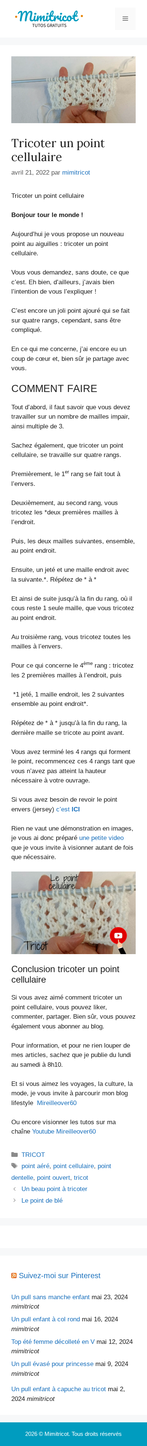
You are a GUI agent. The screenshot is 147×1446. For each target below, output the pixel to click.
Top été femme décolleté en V (53, 1341)
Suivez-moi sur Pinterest (60, 1275)
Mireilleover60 (57, 1103)
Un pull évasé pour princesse (52, 1364)
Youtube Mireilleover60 (64, 1131)
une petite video (101, 837)
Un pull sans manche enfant (50, 1297)
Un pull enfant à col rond (45, 1319)
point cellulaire (73, 1166)
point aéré (35, 1166)
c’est (68, 809)
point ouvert (53, 1177)
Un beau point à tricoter (54, 1189)
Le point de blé (42, 1200)
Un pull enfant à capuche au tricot (58, 1389)
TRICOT (33, 1154)
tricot (81, 1177)
